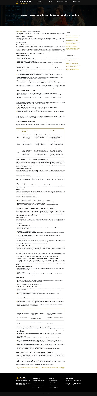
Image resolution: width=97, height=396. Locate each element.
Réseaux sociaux (66, 2)
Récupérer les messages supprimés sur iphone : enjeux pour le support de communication (73, 50)
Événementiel (75, 1)
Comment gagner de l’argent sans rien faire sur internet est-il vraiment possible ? (53, 368)
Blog (79, 1)
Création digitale (50, 2)
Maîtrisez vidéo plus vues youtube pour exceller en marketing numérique (28, 368)
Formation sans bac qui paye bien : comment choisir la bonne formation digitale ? (72, 69)
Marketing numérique (29, 2)
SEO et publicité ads (60, 2)
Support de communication (40, 2)
